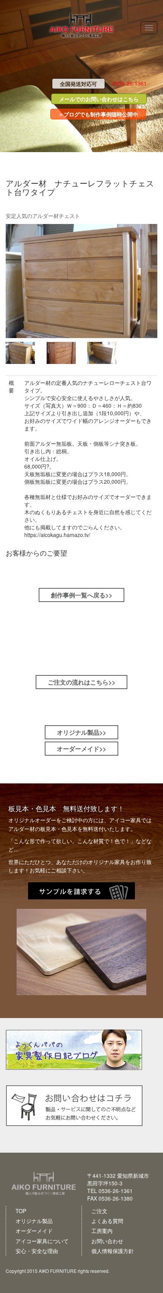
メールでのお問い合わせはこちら (99, 99)
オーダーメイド (34, 1230)
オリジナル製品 (34, 1221)
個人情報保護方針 (112, 1251)
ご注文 (99, 1211)
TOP (21, 1211)
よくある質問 (107, 1221)
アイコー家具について (42, 1241)
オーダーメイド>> (81, 748)
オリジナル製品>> (81, 732)
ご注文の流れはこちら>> (81, 682)
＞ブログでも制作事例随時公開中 (98, 114)
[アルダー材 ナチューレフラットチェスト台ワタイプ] (81, 281)
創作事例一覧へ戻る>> (81, 595)
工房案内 (102, 1230)
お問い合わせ (107, 1241)
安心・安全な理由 (37, 1251)
